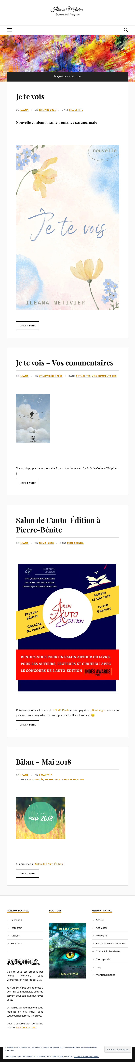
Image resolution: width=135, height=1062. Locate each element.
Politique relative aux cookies (86, 1056)
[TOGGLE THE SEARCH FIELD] (125, 30)
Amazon (15, 935)
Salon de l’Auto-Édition (49, 864)
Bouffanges (98, 710)
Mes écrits (76, 110)
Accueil (100, 919)
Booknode (16, 943)
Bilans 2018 (52, 779)
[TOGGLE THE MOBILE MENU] (9, 30)
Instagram (16, 927)
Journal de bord (72, 779)
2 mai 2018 (45, 775)
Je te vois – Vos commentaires (64, 362)
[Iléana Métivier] (67, 15)
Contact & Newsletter (108, 951)
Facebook (16, 919)
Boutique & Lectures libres (111, 943)
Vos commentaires (104, 376)
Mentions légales (26, 1027)
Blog (98, 966)
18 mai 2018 (46, 543)
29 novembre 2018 (51, 376)
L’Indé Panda (61, 710)
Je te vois (30, 96)
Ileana (24, 110)
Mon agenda (75, 543)
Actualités (83, 376)
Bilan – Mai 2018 (43, 761)
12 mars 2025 (47, 110)
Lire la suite (28, 325)
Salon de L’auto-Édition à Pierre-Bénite (58, 524)
